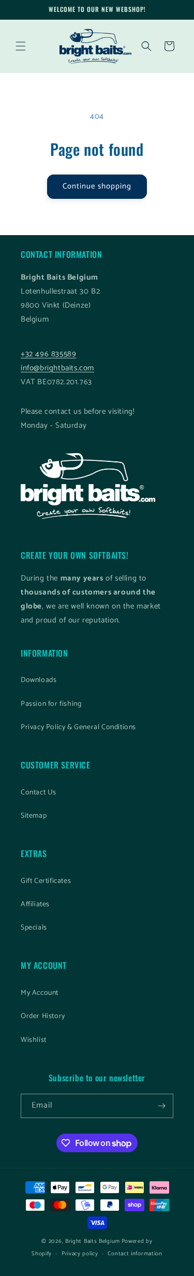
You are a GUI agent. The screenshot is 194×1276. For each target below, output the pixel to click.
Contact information (135, 1253)
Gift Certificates (46, 881)
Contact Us (38, 793)
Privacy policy (80, 1253)
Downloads (38, 680)
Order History (43, 1016)
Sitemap (34, 816)
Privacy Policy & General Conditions (78, 727)
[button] (20, 46)
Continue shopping (97, 186)
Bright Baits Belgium (92, 1241)
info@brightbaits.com (57, 367)
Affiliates (35, 904)
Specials (34, 928)
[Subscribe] (161, 1106)
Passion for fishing (51, 704)
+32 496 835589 (48, 353)
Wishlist (34, 1040)
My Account (39, 993)
